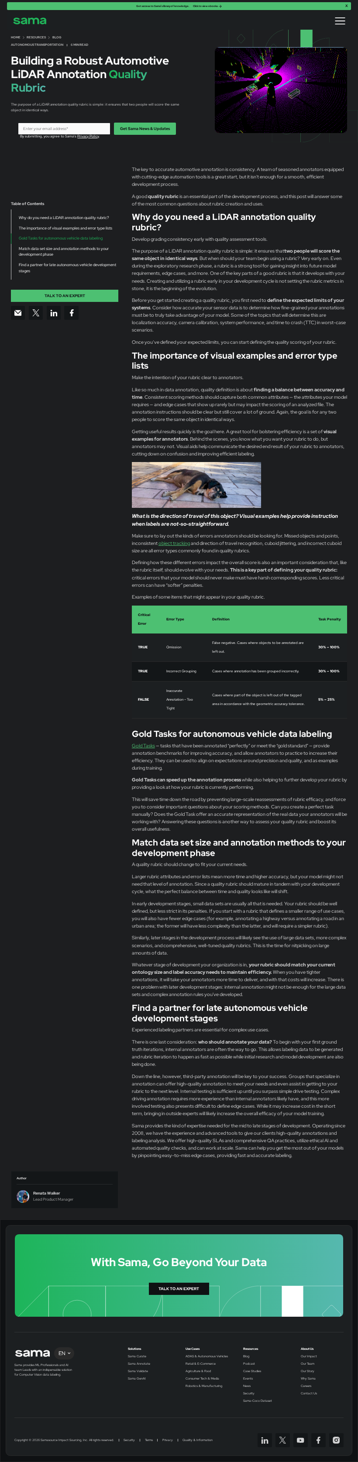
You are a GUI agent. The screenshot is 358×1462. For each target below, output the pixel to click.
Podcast (249, 1364)
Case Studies (252, 1371)
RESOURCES (36, 37)
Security (249, 1393)
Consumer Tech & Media (202, 1378)
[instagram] (336, 1440)
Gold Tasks (143, 746)
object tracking (174, 543)
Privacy (167, 1440)
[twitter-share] (36, 313)
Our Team (307, 1364)
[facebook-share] (71, 313)
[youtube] (300, 1440)
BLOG (57, 37)
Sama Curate (137, 1356)
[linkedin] (265, 1440)
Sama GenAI (137, 1378)
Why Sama (308, 1378)
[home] (30, 21)
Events (248, 1378)
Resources (250, 1349)
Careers (306, 1386)
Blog (246, 1356)
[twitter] (282, 1440)
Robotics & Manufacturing (204, 1386)
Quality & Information (197, 1440)
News (247, 1386)
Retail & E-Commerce (201, 1364)
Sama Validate (138, 1371)
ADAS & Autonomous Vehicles (207, 1356)
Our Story (307, 1371)
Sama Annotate (139, 1364)
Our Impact (309, 1356)
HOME (16, 37)
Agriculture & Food (198, 1371)
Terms (149, 1440)
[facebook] (318, 1440)
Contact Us (309, 1393)
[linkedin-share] (54, 313)
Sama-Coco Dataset (257, 1401)
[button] (340, 21)
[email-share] (18, 313)
